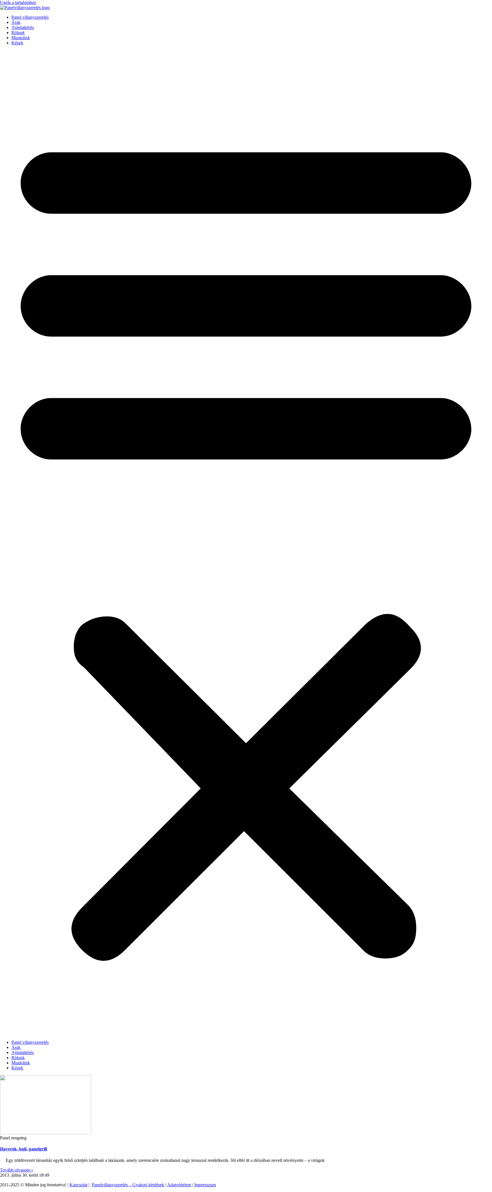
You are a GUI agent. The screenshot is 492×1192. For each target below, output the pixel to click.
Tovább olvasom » (16, 1170)
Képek (17, 42)
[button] (246, 542)
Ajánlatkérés (22, 27)
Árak (15, 22)
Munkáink (20, 37)
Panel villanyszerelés (30, 17)
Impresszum (205, 1184)
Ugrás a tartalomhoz (18, 2)
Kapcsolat (78, 1184)
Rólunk (18, 32)
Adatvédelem (179, 1184)
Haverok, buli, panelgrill (23, 1148)
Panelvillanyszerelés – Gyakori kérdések (128, 1184)
